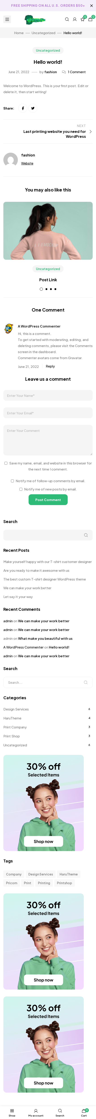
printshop (64, 883)
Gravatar (74, 358)
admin (8, 621)
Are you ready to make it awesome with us (36, 570)
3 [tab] (51, 289)
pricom (11, 883)
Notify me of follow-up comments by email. (50, 481)
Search (10, 521)
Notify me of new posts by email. (50, 489)
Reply (50, 366)
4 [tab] (55, 289)
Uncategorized (48, 50)
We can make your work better (27, 588)
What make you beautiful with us (45, 638)
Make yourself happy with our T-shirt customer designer (47, 561)
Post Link (48, 279)
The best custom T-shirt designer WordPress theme (44, 579)
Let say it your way (18, 596)
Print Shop (11, 736)
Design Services (16, 709)
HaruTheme (12, 718)
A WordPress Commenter (39, 326)
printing (44, 883)
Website (27, 163)
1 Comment (77, 72)
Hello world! (59, 647)
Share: (9, 108)
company (14, 874)
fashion (50, 72)
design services (40, 874)
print (27, 883)
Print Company (15, 727)
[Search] (85, 682)
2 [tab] (46, 289)
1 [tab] (41, 289)
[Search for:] (48, 682)
